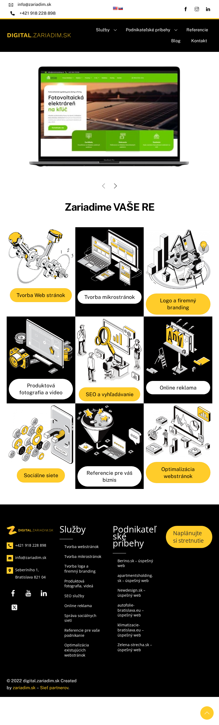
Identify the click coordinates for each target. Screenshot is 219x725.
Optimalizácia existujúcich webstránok (76, 649)
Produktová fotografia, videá (78, 584)
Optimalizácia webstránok (178, 472)
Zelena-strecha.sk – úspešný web (135, 647)
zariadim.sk (24, 687)
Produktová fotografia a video (40, 389)
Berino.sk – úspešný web (135, 563)
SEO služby (74, 595)
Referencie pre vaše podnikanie (82, 633)
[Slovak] (120, 8)
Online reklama (178, 388)
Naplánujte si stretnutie (188, 536)
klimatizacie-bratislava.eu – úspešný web (131, 629)
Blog (176, 40)
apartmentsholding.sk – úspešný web (135, 578)
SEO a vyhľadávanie (110, 394)
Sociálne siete (41, 475)
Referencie (197, 29)
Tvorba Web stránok (41, 295)
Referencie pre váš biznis (109, 476)
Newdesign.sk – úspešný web (131, 593)
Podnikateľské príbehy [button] (148, 29)
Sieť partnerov (54, 687)
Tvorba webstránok (81, 546)
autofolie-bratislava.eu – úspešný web (131, 610)
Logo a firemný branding (178, 304)
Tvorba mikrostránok (109, 297)
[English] (115, 8)
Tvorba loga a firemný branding (80, 569)
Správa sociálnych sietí (80, 618)
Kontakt (199, 40)
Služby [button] (103, 29)
